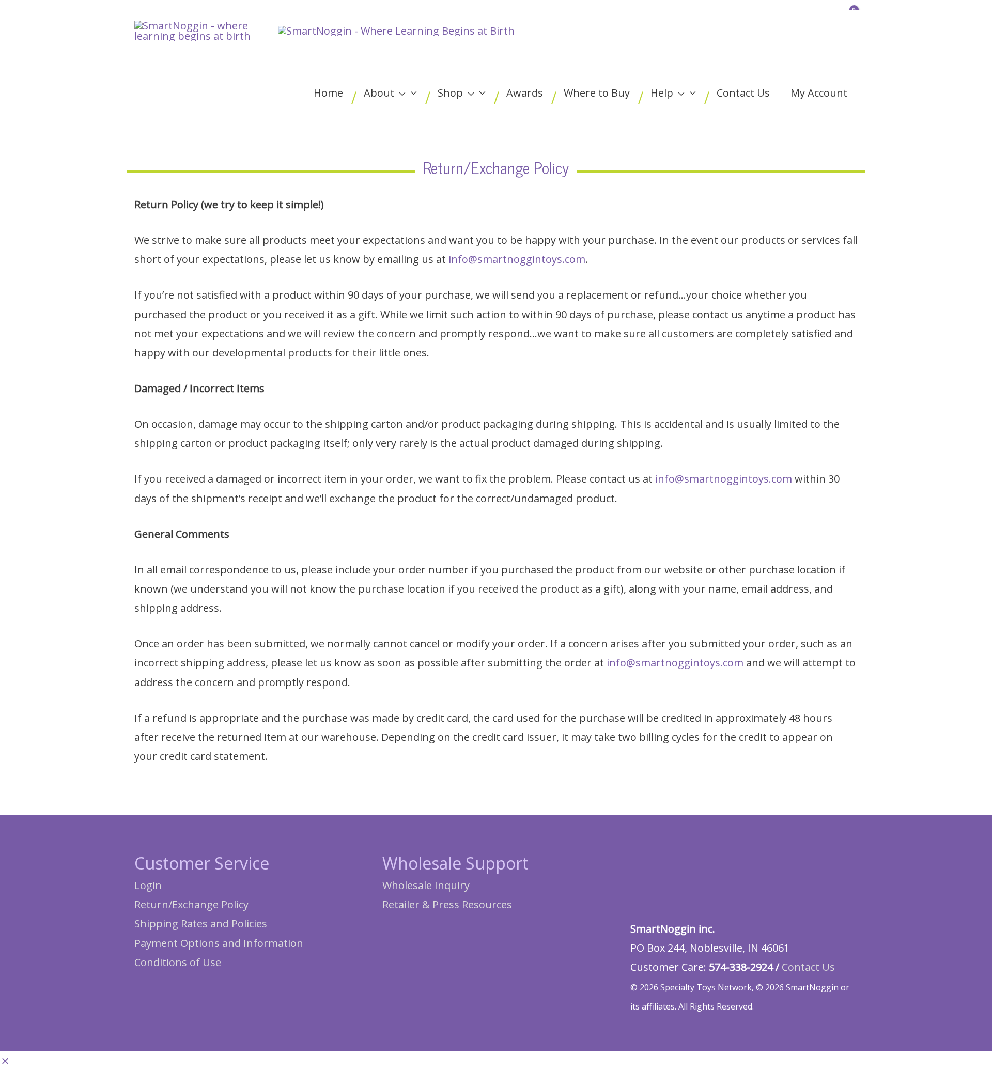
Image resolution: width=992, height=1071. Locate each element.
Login (148, 885)
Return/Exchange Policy (191, 904)
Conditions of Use (177, 962)
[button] (5, 1061)
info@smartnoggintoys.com (516, 259)
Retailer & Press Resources (447, 904)
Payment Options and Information (218, 943)
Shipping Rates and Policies (200, 923)
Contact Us (808, 967)
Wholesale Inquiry (426, 885)
